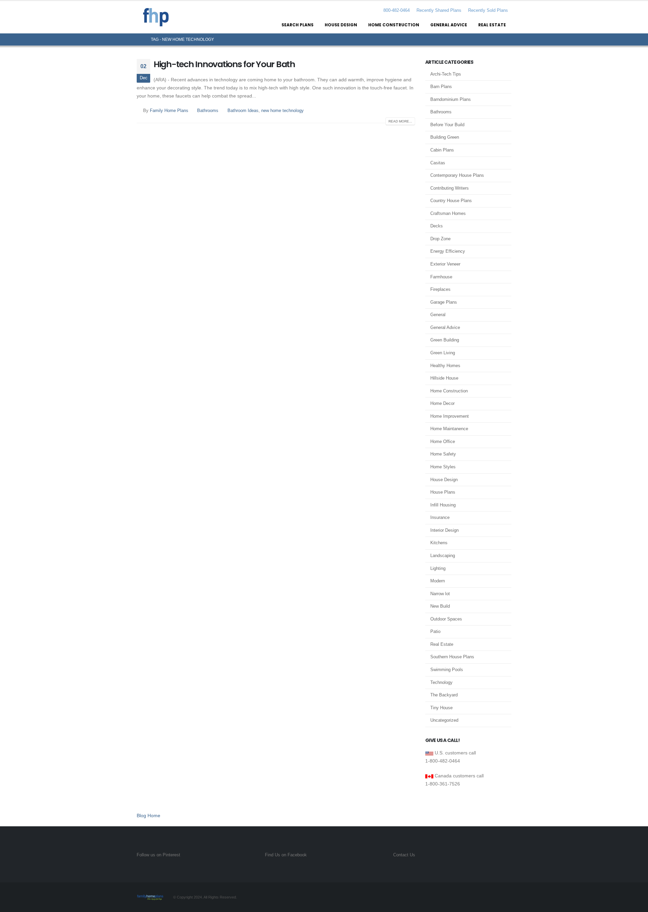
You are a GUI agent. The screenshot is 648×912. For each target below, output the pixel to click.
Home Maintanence (449, 428)
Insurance (440, 517)
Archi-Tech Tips (445, 74)
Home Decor (442, 403)
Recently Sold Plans (488, 10)
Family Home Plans (169, 110)
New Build (440, 606)
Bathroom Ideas (243, 110)
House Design (341, 25)
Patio (435, 631)
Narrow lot (440, 593)
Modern (437, 580)
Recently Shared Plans (438, 10)
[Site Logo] (156, 17)
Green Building (444, 339)
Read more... (400, 121)
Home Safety (443, 454)
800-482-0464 (396, 10)
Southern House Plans (452, 656)
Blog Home (148, 815)
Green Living (442, 352)
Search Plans (297, 25)
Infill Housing (443, 504)
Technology (441, 682)
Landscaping (442, 555)
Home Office (442, 441)
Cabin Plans (442, 150)
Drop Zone (440, 238)
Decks (436, 225)
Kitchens (439, 542)
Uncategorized (444, 720)
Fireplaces (440, 289)
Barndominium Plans (450, 99)
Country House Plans (451, 200)
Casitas (437, 162)
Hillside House (444, 378)
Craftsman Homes (448, 213)
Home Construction (393, 25)
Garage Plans (443, 302)
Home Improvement (449, 416)
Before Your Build (447, 124)
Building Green (444, 137)
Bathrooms (207, 110)
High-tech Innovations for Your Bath (224, 64)
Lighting (438, 568)
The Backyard (444, 694)
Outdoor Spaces (446, 618)
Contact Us (404, 855)
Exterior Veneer (445, 264)
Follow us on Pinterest (158, 855)
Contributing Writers (449, 188)
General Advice (448, 25)
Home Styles (443, 466)
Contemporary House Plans (457, 175)
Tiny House (441, 707)
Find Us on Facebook (286, 855)
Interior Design (444, 530)
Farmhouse (441, 276)
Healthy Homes (445, 365)
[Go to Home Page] (139, 39)
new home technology (282, 110)
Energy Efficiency (447, 251)
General (438, 314)
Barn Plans (441, 86)
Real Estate (492, 25)
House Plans (442, 492)
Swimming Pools (446, 669)
